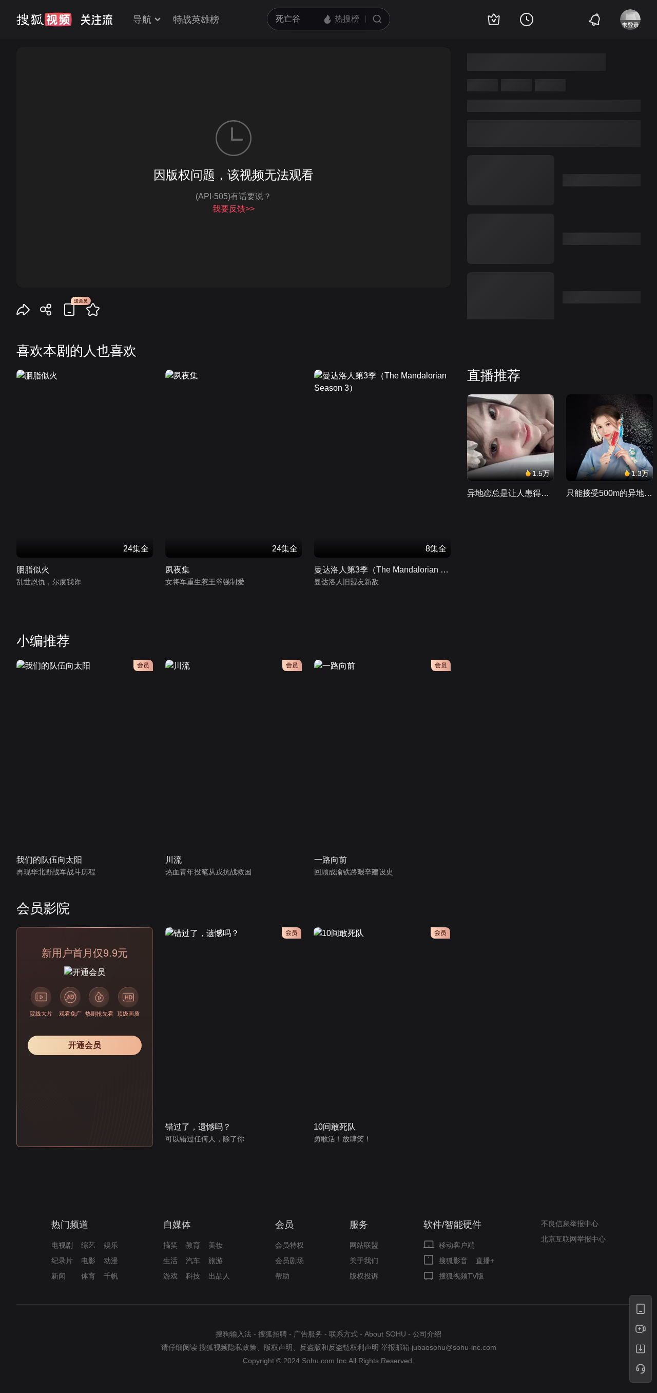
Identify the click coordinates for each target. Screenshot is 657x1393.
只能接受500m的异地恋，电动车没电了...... (609, 493)
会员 (284, 1224)
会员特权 (289, 1245)
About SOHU (385, 1334)
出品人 (219, 1276)
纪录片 (62, 1260)
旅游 (215, 1260)
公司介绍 (427, 1334)
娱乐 (111, 1245)
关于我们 (364, 1260)
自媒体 (177, 1224)
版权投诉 (364, 1276)
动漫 (111, 1260)
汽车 (193, 1260)
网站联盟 (364, 1245)
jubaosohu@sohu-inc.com (454, 1347)
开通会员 (84, 1045)
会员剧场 (289, 1260)
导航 (142, 19)
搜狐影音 (453, 1260)
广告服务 (308, 1334)
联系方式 (343, 1334)
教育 (193, 1245)
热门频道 (69, 1224)
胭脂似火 (32, 569)
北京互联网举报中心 (573, 1239)
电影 (88, 1260)
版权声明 (278, 1347)
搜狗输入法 (234, 1334)
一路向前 (330, 859)
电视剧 (62, 1245)
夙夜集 (177, 569)
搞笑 (170, 1245)
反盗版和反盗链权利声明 (339, 1347)
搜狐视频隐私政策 (228, 1347)
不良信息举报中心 (569, 1223)
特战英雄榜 (196, 19)
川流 (173, 859)
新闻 (58, 1276)
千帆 (111, 1276)
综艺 (88, 1245)
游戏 (170, 1276)
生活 (170, 1260)
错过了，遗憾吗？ (198, 1126)
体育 (88, 1276)
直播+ (485, 1260)
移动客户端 (457, 1245)
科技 (193, 1276)
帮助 (282, 1276)
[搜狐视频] (44, 19)
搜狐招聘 (272, 1334)
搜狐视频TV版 (461, 1276)
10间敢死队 (335, 1126)
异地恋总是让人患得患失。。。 (510, 493)
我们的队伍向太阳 (49, 859)
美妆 (215, 1245)
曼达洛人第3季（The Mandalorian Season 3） (382, 569)
